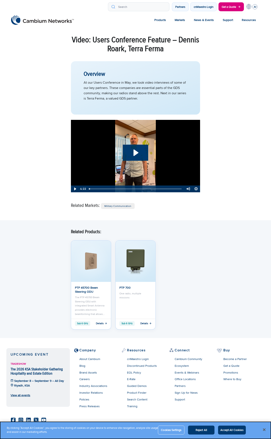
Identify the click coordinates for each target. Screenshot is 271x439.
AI (255, 6)
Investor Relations (91, 393)
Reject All (201, 430)
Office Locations (185, 379)
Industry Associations (93, 386)
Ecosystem (182, 366)
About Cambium (89, 359)
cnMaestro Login (203, 7)
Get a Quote (229, 7)
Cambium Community (188, 359)
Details (100, 323)
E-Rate (131, 379)
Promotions (230, 372)
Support (228, 20)
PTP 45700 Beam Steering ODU (86, 289)
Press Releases (89, 406)
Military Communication (117, 206)
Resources (249, 20)
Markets (180, 20)
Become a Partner (235, 359)
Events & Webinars (187, 372)
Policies (84, 399)
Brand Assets (88, 372)
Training (132, 406)
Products (160, 20)
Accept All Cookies (231, 430)
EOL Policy (134, 372)
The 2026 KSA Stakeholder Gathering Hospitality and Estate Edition (37, 371)
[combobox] (138, 6)
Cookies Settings (171, 430)
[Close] (264, 429)
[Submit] (113, 6)
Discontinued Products (142, 366)
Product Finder (137, 393)
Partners (180, 7)
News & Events (204, 20)
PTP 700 (125, 287)
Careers (84, 379)
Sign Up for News (186, 393)
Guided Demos (137, 386)
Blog (82, 366)
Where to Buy (232, 379)
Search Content (137, 399)
